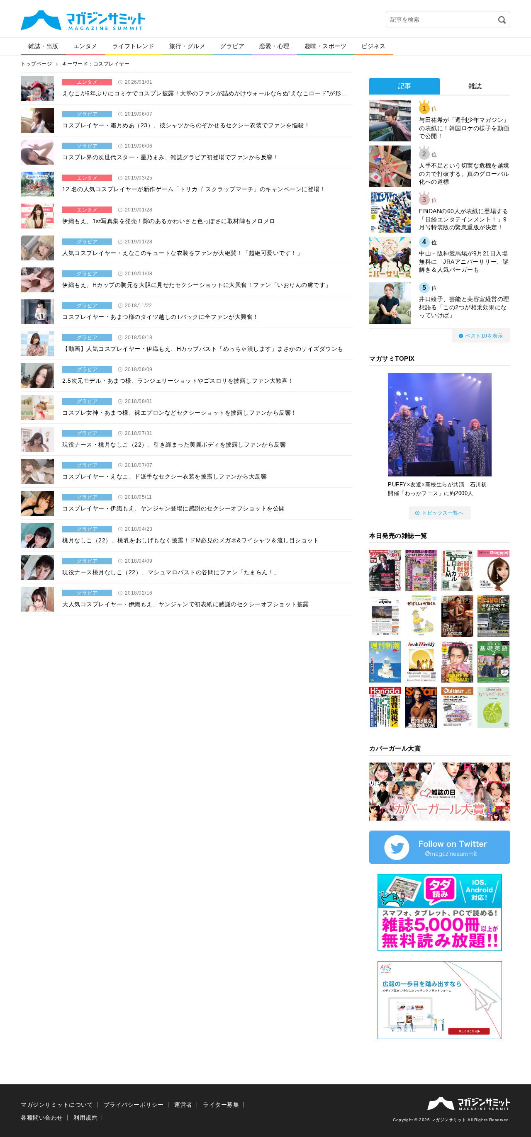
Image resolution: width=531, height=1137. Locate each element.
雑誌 (475, 86)
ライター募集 (221, 1104)
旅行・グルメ (187, 46)
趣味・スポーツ (325, 46)
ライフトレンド (133, 46)
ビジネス (373, 46)
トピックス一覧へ (442, 513)
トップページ (36, 64)
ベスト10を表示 (484, 336)
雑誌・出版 (43, 46)
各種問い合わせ (42, 1117)
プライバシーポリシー (134, 1104)
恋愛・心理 (274, 46)
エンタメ (85, 46)
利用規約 (85, 1117)
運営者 (183, 1104)
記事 (405, 86)
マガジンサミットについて (57, 1104)
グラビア (232, 46)
